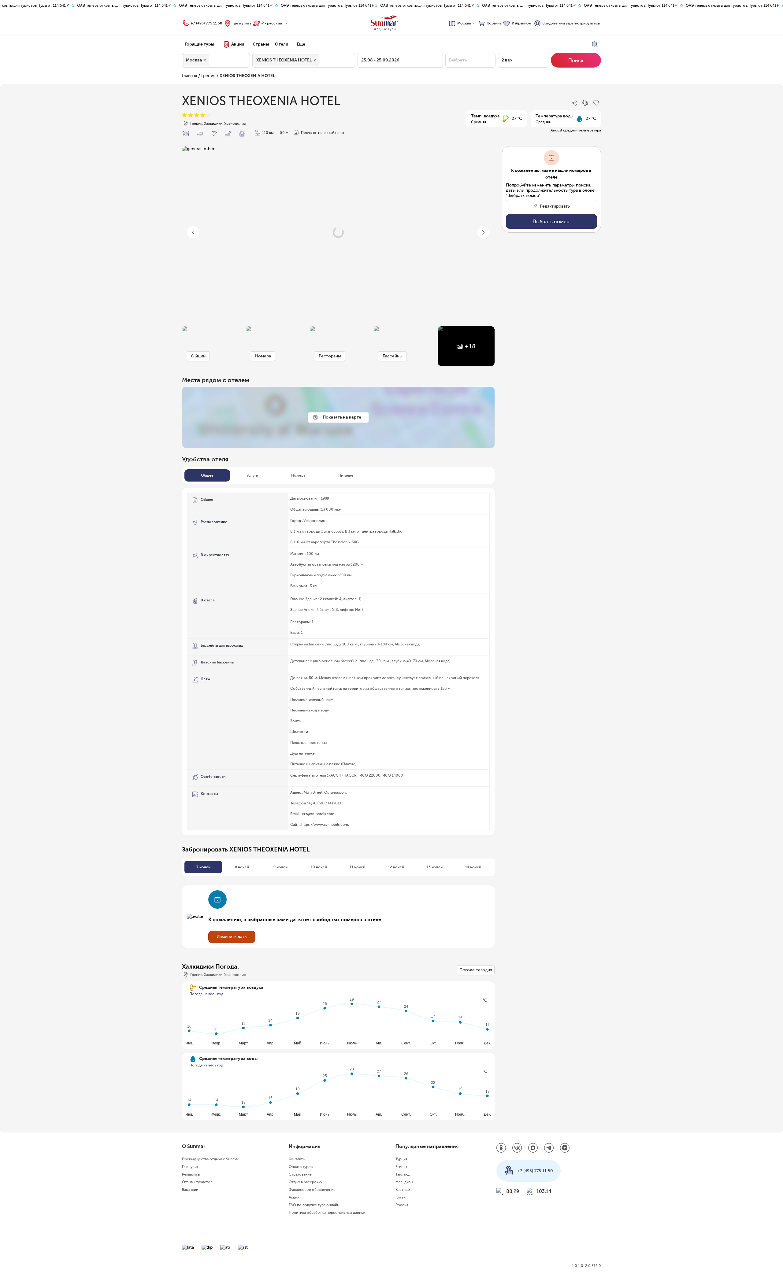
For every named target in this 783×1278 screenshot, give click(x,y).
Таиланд (402, 1174)
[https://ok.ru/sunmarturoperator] (501, 1148)
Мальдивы (404, 1182)
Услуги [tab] (252, 475)
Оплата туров (301, 1167)
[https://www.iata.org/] (188, 1247)
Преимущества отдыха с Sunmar (210, 1159)
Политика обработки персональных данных (327, 1212)
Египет (401, 1167)
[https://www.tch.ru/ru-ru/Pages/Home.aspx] (207, 1247)
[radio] (184, 115)
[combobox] (212, 60)
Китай (400, 1197)
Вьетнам (402, 1190)
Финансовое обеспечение (312, 1190)
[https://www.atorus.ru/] (225, 1247)
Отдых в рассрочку (305, 1182)
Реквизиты (191, 1174)
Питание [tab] (345, 475)
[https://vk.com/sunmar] (517, 1148)
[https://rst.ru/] (243, 1247)
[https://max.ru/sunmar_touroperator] (533, 1148)
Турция (401, 1159)
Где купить (241, 23)
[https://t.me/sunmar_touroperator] (549, 1148)
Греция (208, 75)
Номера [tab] (298, 475)
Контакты (297, 1159)
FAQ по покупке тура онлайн (314, 1205)
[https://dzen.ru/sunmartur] (565, 1148)
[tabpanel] (338, 661)
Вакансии (190, 1190)
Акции (294, 1197)
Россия (401, 1205)
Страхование (300, 1174)
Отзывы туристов (197, 1182)
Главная (189, 75)
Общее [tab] (207, 475)
